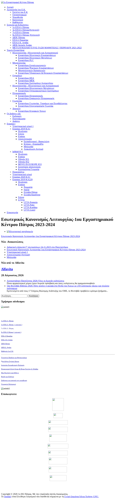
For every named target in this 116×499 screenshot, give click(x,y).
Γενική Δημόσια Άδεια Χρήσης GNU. (81, 496)
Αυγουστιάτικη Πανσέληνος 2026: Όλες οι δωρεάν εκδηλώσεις (35, 281)
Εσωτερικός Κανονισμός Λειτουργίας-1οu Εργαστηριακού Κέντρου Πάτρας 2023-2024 (40, 236)
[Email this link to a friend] (20, 231)
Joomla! (7, 496)
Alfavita (7, 269)
